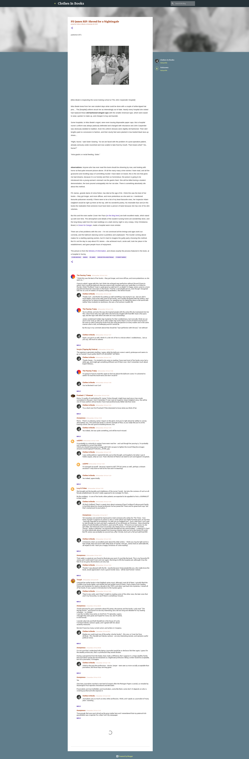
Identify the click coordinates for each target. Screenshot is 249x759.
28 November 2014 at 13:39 (103, 427)
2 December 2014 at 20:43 (103, 696)
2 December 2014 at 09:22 (103, 631)
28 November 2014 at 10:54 (101, 395)
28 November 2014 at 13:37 (103, 335)
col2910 (79, 440)
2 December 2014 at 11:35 (103, 662)
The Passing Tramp (84, 275)
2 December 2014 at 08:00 (93, 606)
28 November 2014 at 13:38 (103, 382)
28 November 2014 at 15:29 (103, 475)
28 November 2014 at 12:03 (103, 357)
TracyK (79, 580)
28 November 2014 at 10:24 (99, 275)
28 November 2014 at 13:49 (96, 463)
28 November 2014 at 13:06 (105, 371)
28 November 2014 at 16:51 (94, 555)
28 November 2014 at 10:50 (106, 349)
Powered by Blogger (125, 756)
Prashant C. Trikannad (85, 395)
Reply (79, 345)
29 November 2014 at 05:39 (90, 579)
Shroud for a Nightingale (106, 257)
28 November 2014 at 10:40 (103, 294)
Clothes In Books (71, 3)
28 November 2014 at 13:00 (94, 418)
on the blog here (113, 216)
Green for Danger (85, 225)
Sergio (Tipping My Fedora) (87, 349)
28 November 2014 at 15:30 (103, 501)
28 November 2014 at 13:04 (105, 309)
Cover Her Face (76, 257)
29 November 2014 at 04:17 (100, 515)
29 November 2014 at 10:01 (103, 539)
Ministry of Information (97, 251)
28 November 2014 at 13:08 (91, 440)
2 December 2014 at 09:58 (93, 647)
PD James (92, 257)
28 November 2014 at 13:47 (103, 452)
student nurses (121, 257)
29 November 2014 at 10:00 (103, 591)
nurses (85, 257)
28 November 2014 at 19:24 (103, 565)
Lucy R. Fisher (82, 488)
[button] (72, 28)
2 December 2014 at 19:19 (93, 677)
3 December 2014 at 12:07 (93, 710)
